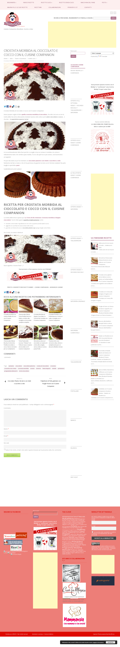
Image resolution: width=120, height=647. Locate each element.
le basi (79, 535)
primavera (61, 368)
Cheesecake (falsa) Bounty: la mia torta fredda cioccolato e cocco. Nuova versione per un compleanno (10, 345)
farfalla (64, 528)
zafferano (77, 552)
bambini (75, 519)
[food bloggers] (13, 544)
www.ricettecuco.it (106, 546)
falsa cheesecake (82, 526)
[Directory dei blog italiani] (12, 553)
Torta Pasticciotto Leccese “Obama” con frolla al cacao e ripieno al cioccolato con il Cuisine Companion (25, 345)
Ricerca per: (74, 51)
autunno (11, 366)
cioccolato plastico (28, 228)
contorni (82, 522)
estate (32, 368)
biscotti (64, 520)
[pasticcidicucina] (71, 581)
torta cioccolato (24, 371)
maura (83, 535)
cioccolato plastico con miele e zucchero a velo (44, 161)
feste (104, 2)
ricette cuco (46, 2)
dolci (11, 58)
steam (64, 551)
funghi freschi (73, 530)
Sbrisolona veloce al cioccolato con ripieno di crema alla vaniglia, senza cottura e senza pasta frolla (40, 345)
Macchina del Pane (88, 2)
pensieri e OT (73, 7)
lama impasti (46, 368)
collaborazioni (55, 7)
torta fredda (78, 551)
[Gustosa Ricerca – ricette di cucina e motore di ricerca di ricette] (9, 537)
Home (6, 58)
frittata (77, 528)
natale (54, 368)
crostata (53, 366)
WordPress (111, 634)
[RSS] (111, 12)
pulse (73, 550)
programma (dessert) (10, 371)
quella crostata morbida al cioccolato (34, 114)
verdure (68, 552)
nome (93, 520)
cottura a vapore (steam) (69, 523)
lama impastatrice (70, 532)
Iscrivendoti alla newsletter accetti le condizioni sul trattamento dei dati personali (104, 533)
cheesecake (74, 520)
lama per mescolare (76, 534)
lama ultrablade (72, 535)
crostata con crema (10, 368)
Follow (5, 553)
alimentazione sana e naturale (73, 516)
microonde (65, 537)
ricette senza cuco (66, 2)
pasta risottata (76, 540)
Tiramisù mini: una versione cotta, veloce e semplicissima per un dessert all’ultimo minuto (56, 344)
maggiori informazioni (98, 642)
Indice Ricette (28, 2)
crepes (77, 524)
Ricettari (38, 7)
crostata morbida (23, 368)
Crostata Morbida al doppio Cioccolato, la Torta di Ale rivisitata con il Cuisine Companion (41, 317)
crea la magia (71, 524)
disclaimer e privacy (37, 634)
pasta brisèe (72, 538)
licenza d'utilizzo (49, 634)
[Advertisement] (82, 35)
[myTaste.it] (7, 551)
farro (68, 528)
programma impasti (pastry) (71, 546)
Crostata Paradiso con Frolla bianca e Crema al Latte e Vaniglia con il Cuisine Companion (55, 317)
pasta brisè (65, 538)
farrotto (72, 528)
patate (82, 540)
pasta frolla (79, 538)
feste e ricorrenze (20, 58)
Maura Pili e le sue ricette (17, 7)
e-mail (93, 526)
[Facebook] (114, 12)
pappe (76, 537)
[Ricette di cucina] (21, 537)
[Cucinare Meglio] (16, 554)
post (18, 165)
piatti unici (67, 542)
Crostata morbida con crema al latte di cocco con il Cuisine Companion (10, 317)
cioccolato (19, 366)
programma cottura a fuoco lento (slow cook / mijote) (74, 544)
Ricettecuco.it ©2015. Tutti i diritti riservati (19, 634)
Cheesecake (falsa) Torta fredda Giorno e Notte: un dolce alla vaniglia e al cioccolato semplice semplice (25, 318)
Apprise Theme (97, 634)
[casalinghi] (7, 539)
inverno (38, 368)
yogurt (72, 552)
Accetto (110, 642)
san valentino (79, 550)
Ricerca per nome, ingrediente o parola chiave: (73, 18)
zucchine (68, 554)
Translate (104, 56)
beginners (11, 2)
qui (35, 228)
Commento (7, 408)
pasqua (81, 537)
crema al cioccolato (43, 366)
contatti (88, 7)
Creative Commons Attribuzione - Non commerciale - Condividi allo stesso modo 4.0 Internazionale (103, 548)
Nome (6, 429)
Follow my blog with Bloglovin (19, 551)
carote (68, 520)
